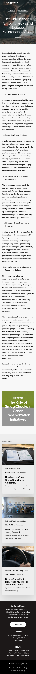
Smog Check (23, 10)
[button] (32, 2)
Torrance (18, 13)
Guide (15, 571)
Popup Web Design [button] (18, 671)
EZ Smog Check (11, 2)
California (11, 10)
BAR (6, 469)
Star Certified (21, 472)
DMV (19, 469)
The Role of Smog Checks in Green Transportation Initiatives (18, 408)
